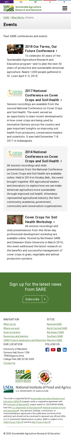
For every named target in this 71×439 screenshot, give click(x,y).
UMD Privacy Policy (40, 422)
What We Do (17, 17)
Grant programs (11, 332)
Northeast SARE (55, 332)
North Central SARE (57, 328)
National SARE (54, 324)
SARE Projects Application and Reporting (24, 340)
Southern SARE (55, 336)
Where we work (11, 328)
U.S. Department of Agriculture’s (26, 407)
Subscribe (32, 299)
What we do (9, 324)
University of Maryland (17, 404)
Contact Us (9, 363)
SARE (6, 17)
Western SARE (54, 340)
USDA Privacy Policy (12, 422)
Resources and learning (15, 336)
